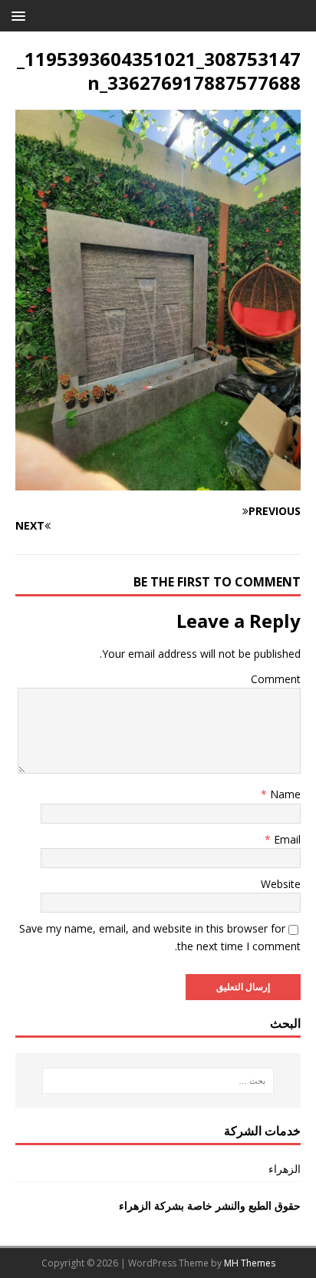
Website (281, 884)
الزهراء (284, 1168)
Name (284, 794)
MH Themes (249, 1263)
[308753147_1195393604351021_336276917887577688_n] (158, 481)
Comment (276, 679)
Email (286, 839)
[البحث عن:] (158, 1081)
